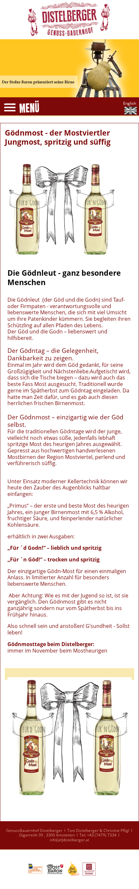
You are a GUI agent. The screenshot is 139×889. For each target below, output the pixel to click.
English (129, 103)
